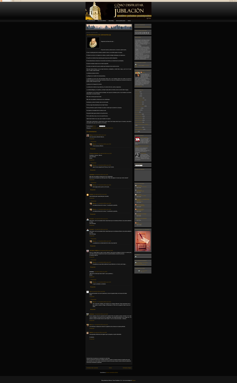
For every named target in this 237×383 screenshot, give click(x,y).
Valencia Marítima (138, 122)
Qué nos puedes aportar (120, 20)
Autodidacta (139, 185)
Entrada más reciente (92, 367)
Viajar (136, 131)
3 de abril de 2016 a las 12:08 (105, 153)
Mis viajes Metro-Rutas (139, 99)
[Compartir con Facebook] (103, 126)
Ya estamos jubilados (91, 20)
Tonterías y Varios (138, 116)
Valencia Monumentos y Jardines (141, 124)
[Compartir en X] (102, 126)
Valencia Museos (138, 127)
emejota (91, 194)
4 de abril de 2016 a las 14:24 (104, 282)
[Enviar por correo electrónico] (99, 126)
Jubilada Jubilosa (140, 204)
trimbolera (91, 314)
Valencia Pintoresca (139, 129)
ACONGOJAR (143, 153)
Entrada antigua (127, 367)
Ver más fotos (146, 65)
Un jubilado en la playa (141, 213)
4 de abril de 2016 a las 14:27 (104, 262)
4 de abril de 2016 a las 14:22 (104, 301)
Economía (137, 91)
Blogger (133, 380)
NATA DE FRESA (140, 201)
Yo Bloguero (139, 190)
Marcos (94, 144)
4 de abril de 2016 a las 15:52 (104, 184)
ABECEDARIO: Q (140, 210)
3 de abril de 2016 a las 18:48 (106, 250)
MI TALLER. (139, 214)
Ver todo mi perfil (138, 86)
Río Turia (137, 112)
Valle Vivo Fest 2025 (140, 191)
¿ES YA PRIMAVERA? (141, 205)
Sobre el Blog (111, 20)
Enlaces (129, 20)
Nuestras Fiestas (138, 104)
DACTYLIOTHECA (140, 209)
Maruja (91, 135)
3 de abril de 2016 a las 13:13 (101, 218)
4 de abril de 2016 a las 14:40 (104, 209)
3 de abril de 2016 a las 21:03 (101, 314)
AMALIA (91, 332)
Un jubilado (139, 194)
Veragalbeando (139, 223)
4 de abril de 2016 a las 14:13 (101, 324)
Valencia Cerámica (139, 118)
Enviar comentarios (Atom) (112, 372)
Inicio (110, 367)
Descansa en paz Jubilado (141, 195)
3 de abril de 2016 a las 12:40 (100, 194)
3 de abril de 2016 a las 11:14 (99, 135)
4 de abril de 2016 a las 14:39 (104, 203)
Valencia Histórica (138, 120)
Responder (91, 138)
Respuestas (93, 141)
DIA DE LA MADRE (144, 137)
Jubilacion (99, 128)
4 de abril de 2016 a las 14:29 (104, 241)
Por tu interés (104, 128)
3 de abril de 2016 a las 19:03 (100, 271)
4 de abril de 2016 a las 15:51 (104, 165)
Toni (90, 291)
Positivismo (110, 128)
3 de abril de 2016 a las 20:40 (98, 291)
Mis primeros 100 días (102, 20)
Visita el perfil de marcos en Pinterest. (142, 26)
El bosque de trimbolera (142, 218)
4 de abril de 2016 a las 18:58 (100, 332)
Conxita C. (91, 218)
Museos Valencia (138, 101)
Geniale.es (143, 271)
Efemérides (93, 128)
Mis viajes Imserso (139, 97)
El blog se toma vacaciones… (142, 186)
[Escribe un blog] (101, 126)
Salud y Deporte (138, 114)
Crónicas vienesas (93, 153)
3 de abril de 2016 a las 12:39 (101, 174)
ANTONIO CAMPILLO (94, 250)
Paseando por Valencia (139, 106)
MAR (138, 222)
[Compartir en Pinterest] (104, 126)
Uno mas (138, 219)
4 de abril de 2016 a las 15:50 (104, 144)
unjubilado (91, 174)
